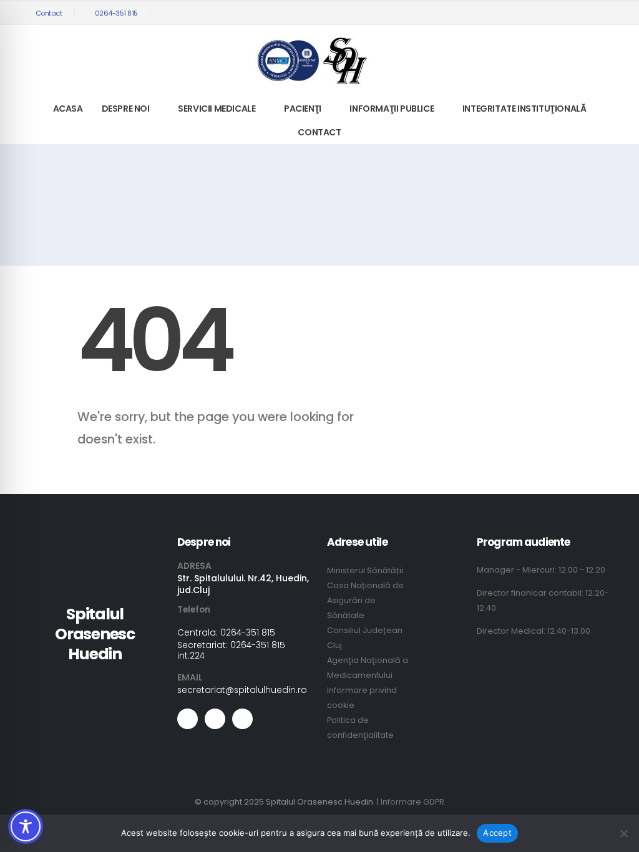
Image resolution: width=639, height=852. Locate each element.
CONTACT (319, 132)
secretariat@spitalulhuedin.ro (242, 690)
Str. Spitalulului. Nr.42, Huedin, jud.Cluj (243, 584)
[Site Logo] (312, 60)
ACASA (68, 108)
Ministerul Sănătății (365, 570)
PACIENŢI (302, 108)
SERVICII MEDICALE (216, 108)
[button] (542, 13)
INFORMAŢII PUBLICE (391, 108)
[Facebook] (561, 13)
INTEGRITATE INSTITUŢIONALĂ (524, 108)
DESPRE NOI (126, 108)
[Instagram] (602, 13)
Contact (49, 13)
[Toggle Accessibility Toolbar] (25, 826)
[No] (623, 833)
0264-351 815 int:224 (231, 650)
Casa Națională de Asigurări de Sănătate (365, 600)
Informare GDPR (412, 801)
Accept (497, 833)
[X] (581, 13)
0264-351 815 (116, 13)
